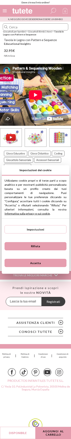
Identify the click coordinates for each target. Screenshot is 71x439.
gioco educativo (15, 153)
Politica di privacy (6, 355)
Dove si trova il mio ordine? (35, 2)
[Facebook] (12, 372)
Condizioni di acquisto (62, 355)
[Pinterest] (35, 372)
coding (58, 153)
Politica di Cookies (25, 355)
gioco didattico (39, 153)
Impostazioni (35, 229)
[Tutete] (23, 11)
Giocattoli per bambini (14, 31)
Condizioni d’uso (43, 355)
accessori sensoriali (47, 160)
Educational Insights (17, 43)
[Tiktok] (24, 372)
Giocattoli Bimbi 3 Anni (40, 31)
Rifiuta (35, 246)
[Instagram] (59, 372)
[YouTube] (47, 372)
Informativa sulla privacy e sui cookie (27, 213)
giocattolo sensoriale (18, 160)
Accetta (35, 263)
